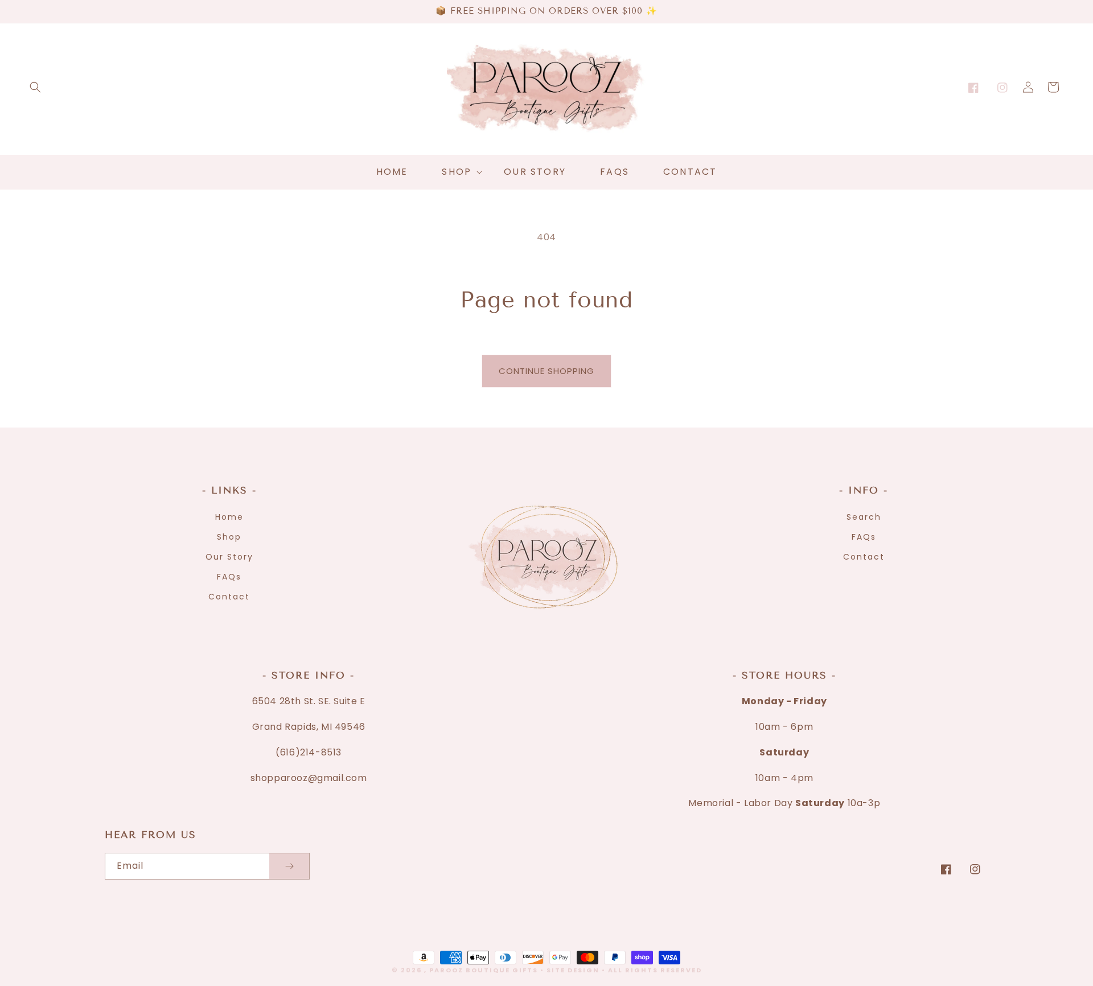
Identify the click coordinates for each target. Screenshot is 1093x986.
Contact (229, 596)
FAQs (229, 576)
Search (864, 517)
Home (229, 517)
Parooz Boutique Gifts (483, 970)
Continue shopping (546, 371)
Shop (229, 537)
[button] (35, 87)
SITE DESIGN (572, 970)
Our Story (229, 556)
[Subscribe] (289, 866)
